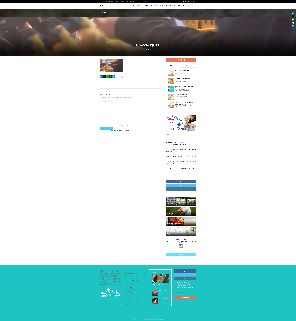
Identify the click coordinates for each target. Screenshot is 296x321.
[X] (294, 16)
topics (176, 81)
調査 (146, 6)
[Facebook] (294, 13)
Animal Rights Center (156, 285)
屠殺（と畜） (181, 73)
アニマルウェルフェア (157, 6)
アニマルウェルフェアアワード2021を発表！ (184, 87)
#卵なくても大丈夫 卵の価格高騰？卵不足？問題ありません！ (184, 103)
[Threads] (294, 22)
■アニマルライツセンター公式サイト (183, 282)
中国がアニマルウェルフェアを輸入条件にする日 (181, 156)
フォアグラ (127, 288)
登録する (182, 255)
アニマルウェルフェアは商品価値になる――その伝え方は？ (181, 170)
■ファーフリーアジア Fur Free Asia (182, 285)
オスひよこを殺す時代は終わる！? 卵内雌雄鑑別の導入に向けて (181, 162)
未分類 (125, 295)
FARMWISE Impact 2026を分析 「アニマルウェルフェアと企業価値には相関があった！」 (181, 143)
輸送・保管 (127, 308)
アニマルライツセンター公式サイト (107, 1)
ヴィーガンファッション (144, 1)
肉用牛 (125, 300)
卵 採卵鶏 (176, 73)
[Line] (294, 19)
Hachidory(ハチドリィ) (132, 1)
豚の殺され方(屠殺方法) (163, 291)
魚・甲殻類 (127, 310)
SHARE (119, 76)
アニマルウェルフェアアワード (182, 70)
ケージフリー (127, 284)
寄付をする (181, 60)
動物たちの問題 (136, 6)
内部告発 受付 (123, 1)
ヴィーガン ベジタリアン (130, 280)
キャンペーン (180, 81)
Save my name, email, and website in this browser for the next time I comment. (120, 125)
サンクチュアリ (128, 286)
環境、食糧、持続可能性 (173, 6)
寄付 (117, 1)
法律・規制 (127, 297)
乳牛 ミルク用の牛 (178, 90)
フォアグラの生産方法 (164, 298)
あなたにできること (188, 6)
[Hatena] (294, 25)
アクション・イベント (129, 276)
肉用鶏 (185, 73)
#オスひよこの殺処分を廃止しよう (183, 94)
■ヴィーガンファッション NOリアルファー (184, 284)
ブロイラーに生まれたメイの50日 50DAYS (182, 79)
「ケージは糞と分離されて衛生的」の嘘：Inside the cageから (181, 151)
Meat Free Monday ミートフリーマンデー (133, 273)
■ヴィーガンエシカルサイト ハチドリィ (183, 287)
